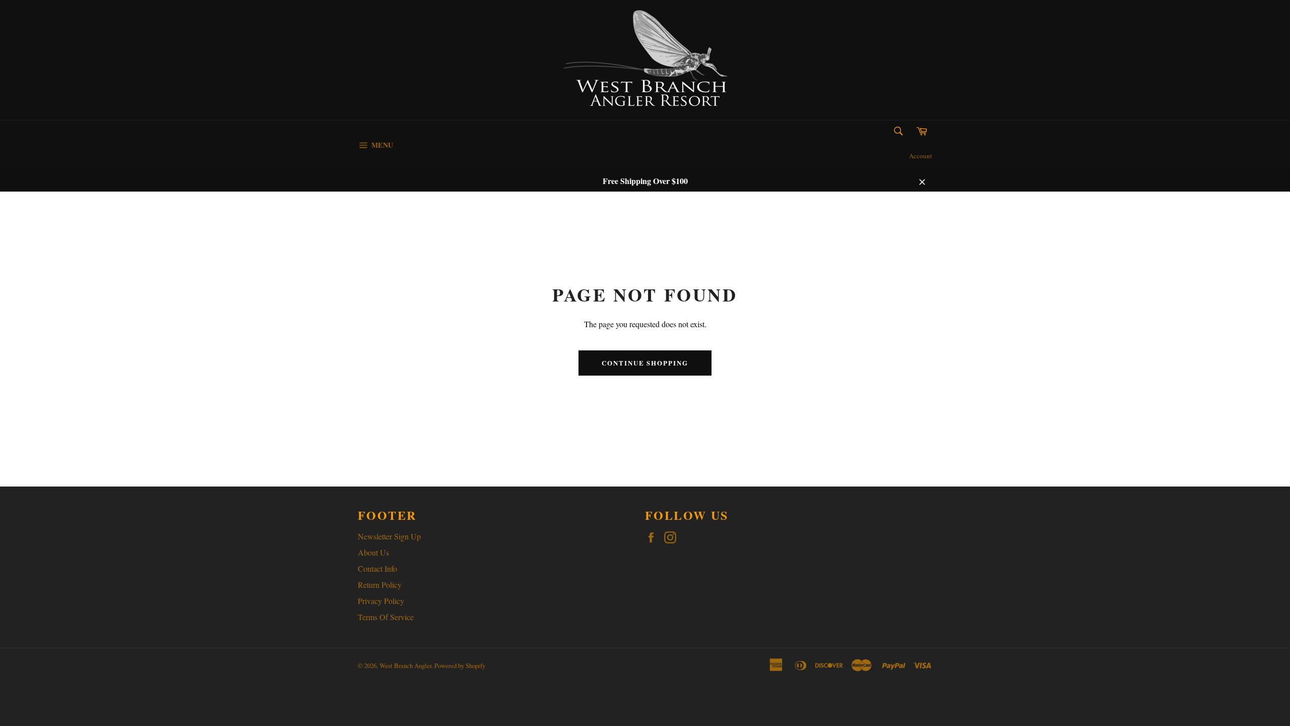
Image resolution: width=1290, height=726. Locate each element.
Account (920, 155)
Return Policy (380, 584)
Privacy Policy (381, 600)
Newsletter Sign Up (389, 536)
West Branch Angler (405, 665)
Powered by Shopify (459, 665)
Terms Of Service (386, 617)
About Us (373, 552)
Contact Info (377, 568)
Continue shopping (645, 363)
